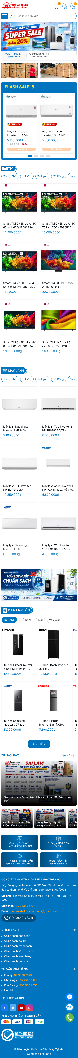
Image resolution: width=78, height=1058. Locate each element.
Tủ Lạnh (42, 176)
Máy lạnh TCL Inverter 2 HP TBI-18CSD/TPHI (57, 428)
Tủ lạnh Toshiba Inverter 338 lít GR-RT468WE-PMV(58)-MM (52, 723)
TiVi (27, 176)
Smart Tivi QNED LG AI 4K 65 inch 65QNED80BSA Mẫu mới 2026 (19, 225)
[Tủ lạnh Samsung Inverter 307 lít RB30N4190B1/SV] (18, 700)
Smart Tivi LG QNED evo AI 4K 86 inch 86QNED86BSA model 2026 (57, 285)
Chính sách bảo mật (16, 961)
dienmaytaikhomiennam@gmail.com (34, 911)
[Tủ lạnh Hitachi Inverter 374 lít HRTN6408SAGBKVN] (53, 644)
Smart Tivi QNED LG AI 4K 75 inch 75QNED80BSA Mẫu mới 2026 (58, 225)
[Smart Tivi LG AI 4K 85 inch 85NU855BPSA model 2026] (58, 320)
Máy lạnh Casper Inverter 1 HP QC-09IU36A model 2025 (20, 133)
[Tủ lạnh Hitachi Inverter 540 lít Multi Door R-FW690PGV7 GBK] (18, 644)
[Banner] (19, 70)
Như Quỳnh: (20, 980)
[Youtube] (21, 1007)
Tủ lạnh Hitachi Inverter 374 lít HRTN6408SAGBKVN (53, 667)
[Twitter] (13, 1007)
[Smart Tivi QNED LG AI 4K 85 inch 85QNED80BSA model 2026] (19, 320)
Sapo (47, 1053)
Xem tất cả (68, 755)
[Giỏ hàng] (73, 6)
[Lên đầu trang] (73, 1049)
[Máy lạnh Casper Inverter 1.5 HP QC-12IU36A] (56, 111)
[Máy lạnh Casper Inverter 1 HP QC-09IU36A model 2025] (21, 111)
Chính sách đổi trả (15, 940)
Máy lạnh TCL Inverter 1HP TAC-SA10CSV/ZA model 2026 (56, 547)
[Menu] (4, 16)
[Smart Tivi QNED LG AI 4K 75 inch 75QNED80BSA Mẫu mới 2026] (58, 202)
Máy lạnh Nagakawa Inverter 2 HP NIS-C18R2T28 (16, 428)
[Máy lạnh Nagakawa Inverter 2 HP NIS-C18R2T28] (19, 405)
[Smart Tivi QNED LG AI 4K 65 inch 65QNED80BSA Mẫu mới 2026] (19, 202)
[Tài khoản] (65, 6)
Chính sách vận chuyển (18, 951)
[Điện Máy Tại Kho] (14, 5)
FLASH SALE (17, 86)
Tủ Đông (58, 176)
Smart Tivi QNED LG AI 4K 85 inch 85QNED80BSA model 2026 (19, 344)
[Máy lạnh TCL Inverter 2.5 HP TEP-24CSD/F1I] (19, 464)
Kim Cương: (20, 985)
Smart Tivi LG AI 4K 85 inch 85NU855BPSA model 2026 (56, 344)
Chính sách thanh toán (18, 946)
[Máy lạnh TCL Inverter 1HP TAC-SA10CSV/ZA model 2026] (58, 523)
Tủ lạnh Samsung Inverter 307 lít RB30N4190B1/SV (15, 723)
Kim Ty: (18, 975)
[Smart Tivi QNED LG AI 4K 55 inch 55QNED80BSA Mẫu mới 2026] (19, 261)
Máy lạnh (16, 370)
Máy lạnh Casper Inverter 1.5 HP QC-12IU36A (54, 133)
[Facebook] (4, 1007)
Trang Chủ (9, 176)
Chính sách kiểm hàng (17, 956)
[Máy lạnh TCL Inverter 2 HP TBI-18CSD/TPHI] (58, 405)
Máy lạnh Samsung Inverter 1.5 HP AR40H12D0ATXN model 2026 (18, 547)
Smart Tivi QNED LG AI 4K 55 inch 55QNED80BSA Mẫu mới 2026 (19, 285)
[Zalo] (69, 1007)
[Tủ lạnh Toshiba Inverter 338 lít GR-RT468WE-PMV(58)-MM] (53, 700)
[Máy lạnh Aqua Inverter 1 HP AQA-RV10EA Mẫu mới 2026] (58, 464)
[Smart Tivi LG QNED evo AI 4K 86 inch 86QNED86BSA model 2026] (58, 261)
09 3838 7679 (25, 905)
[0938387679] (69, 1017)
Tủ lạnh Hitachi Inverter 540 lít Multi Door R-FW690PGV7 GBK (18, 667)
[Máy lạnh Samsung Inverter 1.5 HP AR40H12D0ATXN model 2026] (19, 523)
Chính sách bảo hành (17, 935)
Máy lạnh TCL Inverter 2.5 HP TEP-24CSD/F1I (19, 487)
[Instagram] (29, 1007)
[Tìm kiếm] (13, 16)
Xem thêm (39, 743)
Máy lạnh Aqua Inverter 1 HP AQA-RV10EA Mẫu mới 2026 (58, 488)
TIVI (11, 168)
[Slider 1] (39, 36)
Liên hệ (8, 990)
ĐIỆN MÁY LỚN (19, 610)
